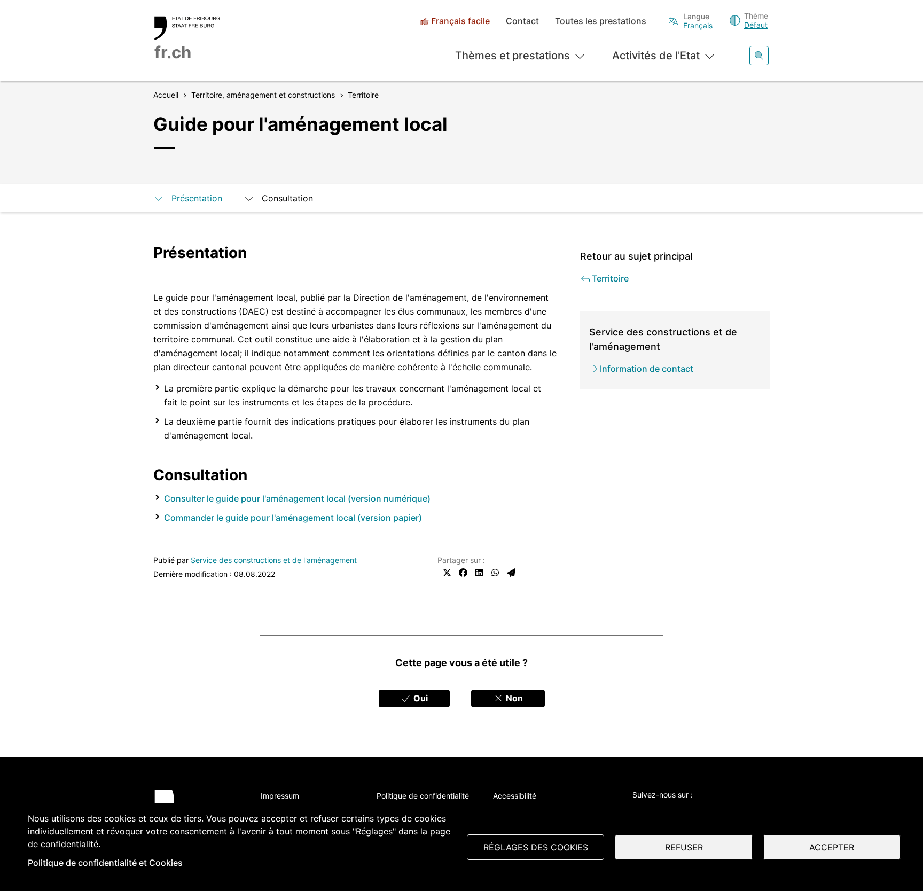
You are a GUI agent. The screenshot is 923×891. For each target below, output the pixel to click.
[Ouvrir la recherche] (759, 55)
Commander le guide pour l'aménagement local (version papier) (293, 517)
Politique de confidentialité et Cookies (105, 862)
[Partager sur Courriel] (511, 572)
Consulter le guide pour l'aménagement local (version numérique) (297, 498)
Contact (522, 21)
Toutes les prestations (600, 21)
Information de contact (646, 368)
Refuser (684, 847)
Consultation (287, 198)
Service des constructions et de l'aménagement (274, 560)
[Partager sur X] (447, 572)
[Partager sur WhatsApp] (495, 572)
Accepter (831, 847)
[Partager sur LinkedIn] (479, 572)
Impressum (280, 795)
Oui (419, 698)
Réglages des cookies (535, 847)
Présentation (196, 198)
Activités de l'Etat (656, 55)
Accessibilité (514, 795)
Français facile (460, 21)
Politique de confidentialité (423, 795)
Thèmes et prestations (512, 55)
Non (513, 698)
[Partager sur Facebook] (463, 572)
